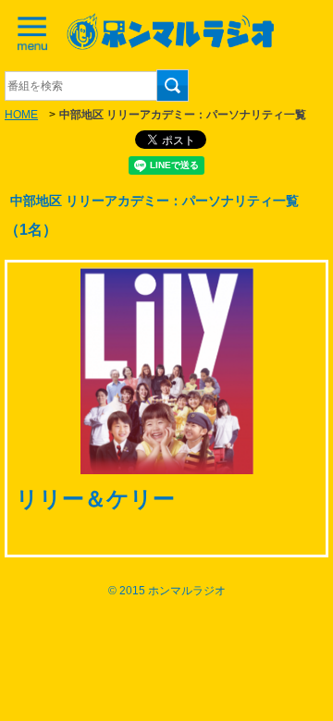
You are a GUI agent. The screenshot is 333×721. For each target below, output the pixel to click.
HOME (21, 114)
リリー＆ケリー (95, 498)
